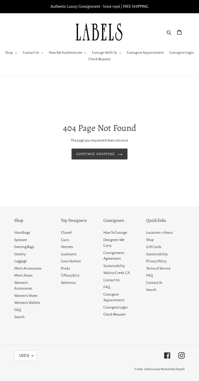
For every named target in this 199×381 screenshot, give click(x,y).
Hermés (67, 247)
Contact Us (111, 280)
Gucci (65, 240)
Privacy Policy (156, 261)
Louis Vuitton (71, 261)
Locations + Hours (159, 233)
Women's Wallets (27, 303)
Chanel (66, 233)
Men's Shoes (23, 275)
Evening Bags (24, 247)
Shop (150, 240)
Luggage (20, 261)
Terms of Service (158, 268)
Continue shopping (95, 154)
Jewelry (20, 254)
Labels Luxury (152, 369)
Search (19, 317)
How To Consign (115, 233)
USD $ (24, 355)
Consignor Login (115, 307)
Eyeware (20, 240)
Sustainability (114, 266)
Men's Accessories (27, 268)
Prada (65, 268)
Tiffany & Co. (70, 275)
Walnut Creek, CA (116, 273)
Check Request (114, 314)
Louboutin (69, 254)
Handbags (22, 233)
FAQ (17, 310)
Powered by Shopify (173, 369)
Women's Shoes (26, 296)
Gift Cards (153, 247)
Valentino (68, 283)
